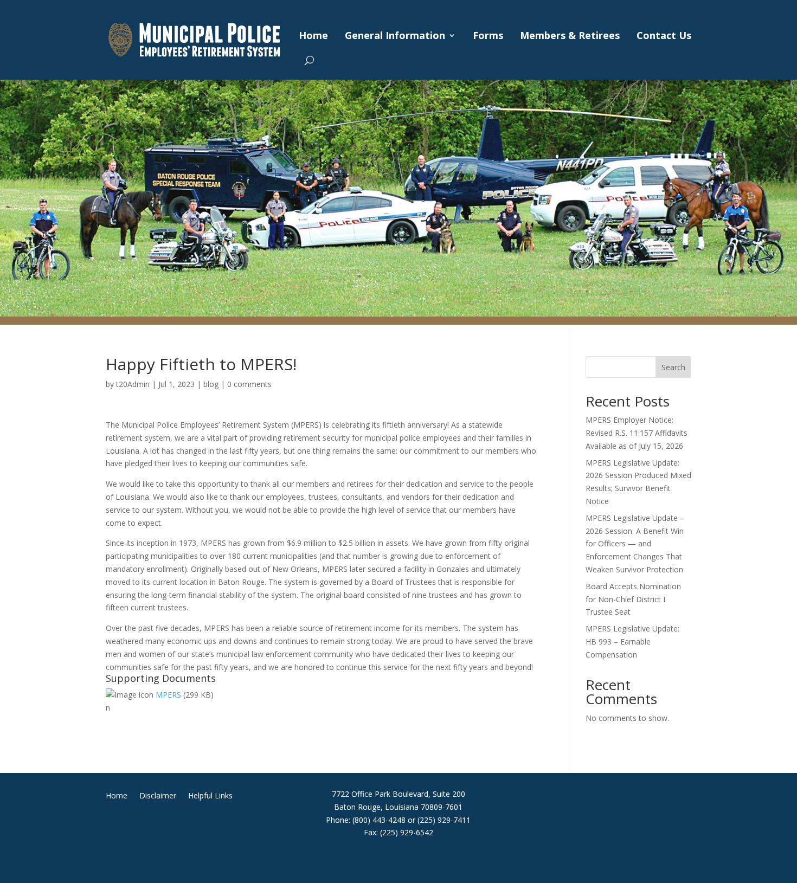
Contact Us (664, 35)
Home (313, 35)
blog (210, 384)
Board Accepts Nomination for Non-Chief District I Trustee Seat (633, 599)
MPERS (168, 694)
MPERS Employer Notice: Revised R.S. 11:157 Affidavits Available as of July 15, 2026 (636, 433)
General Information (395, 35)
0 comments (249, 384)
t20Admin (133, 384)
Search (673, 367)
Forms (488, 35)
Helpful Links (210, 796)
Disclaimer (157, 796)
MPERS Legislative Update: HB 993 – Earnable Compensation (632, 641)
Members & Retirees (570, 35)
